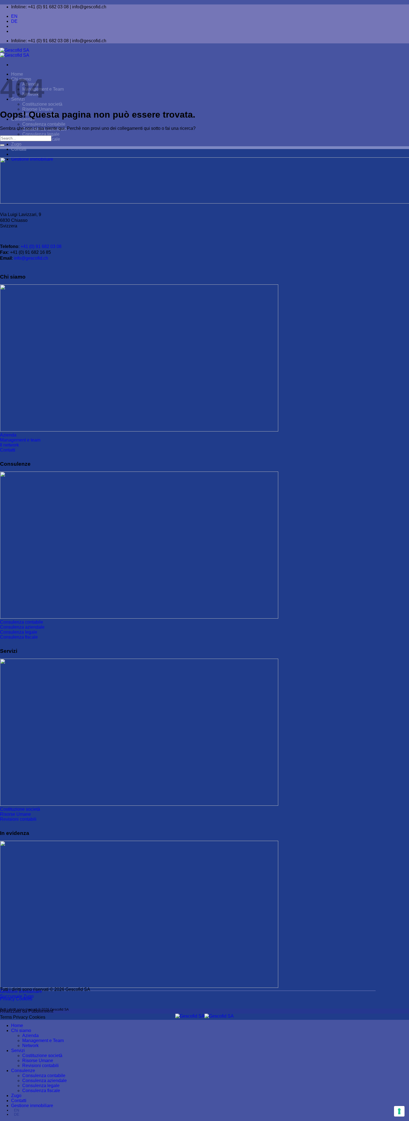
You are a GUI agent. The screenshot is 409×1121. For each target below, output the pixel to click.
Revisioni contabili (40, 1065)
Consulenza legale (41, 134)
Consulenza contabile (43, 124)
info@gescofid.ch (31, 258)
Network (30, 1045)
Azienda (30, 1035)
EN (14, 16)
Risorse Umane (37, 109)
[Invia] (2, 145)
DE (14, 21)
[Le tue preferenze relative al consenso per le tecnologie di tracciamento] (399, 1111)
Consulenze (23, 1070)
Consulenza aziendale (44, 1080)
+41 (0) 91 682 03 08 (41, 246)
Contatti (18, 149)
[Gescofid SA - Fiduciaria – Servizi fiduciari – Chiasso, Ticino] (14, 53)
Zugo (16, 144)
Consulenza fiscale (41, 1090)
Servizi (18, 1050)
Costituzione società (42, 104)
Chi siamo (21, 1030)
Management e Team (43, 1040)
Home (17, 1025)
